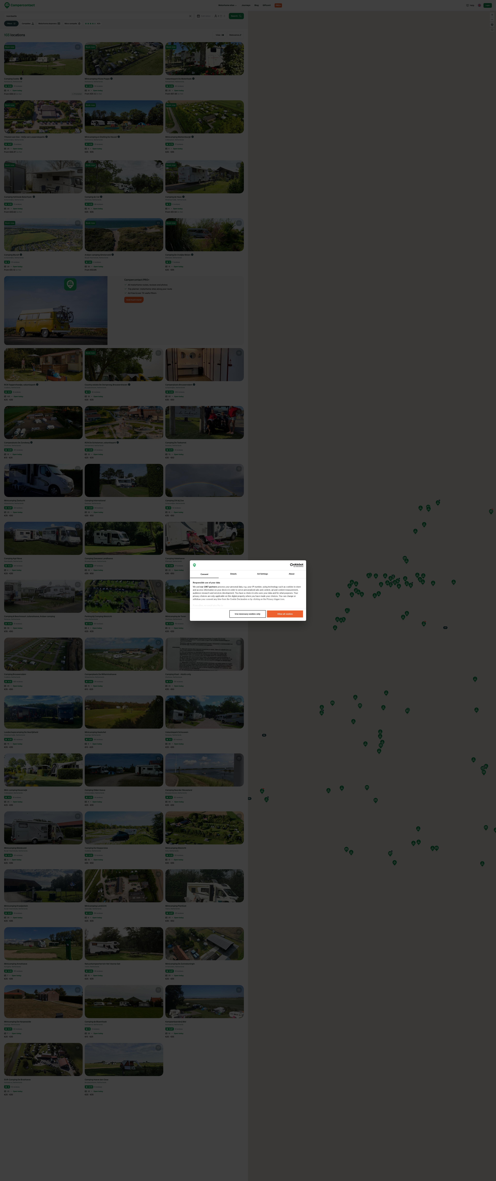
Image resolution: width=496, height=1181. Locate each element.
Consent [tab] (204, 574)
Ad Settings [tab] (262, 574)
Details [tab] (233, 574)
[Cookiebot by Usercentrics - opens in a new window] (292, 565)
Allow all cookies (285, 614)
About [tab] (292, 574)
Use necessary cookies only (247, 614)
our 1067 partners (208, 587)
